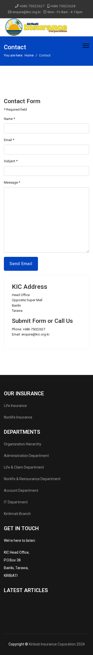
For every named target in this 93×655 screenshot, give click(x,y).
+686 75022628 (62, 6)
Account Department (21, 490)
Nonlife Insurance (18, 417)
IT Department (16, 502)
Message (12, 182)
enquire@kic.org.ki (26, 12)
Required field (15, 109)
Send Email (21, 263)
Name (9, 119)
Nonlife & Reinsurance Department (32, 479)
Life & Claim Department (24, 467)
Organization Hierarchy (22, 444)
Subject (11, 161)
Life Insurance (15, 406)
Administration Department (26, 456)
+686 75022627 (32, 6)
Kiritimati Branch (17, 514)
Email (9, 140)
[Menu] (86, 45)
